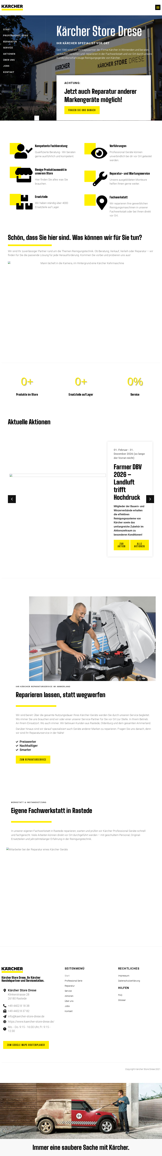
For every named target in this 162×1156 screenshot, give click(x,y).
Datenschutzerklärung (129, 980)
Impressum (123, 975)
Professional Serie (15, 35)
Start (7, 29)
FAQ (120, 995)
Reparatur (10, 41)
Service (8, 47)
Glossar (122, 1000)
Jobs (6, 66)
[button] (157, 7)
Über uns (9, 60)
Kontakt (8, 72)
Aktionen (9, 54)
